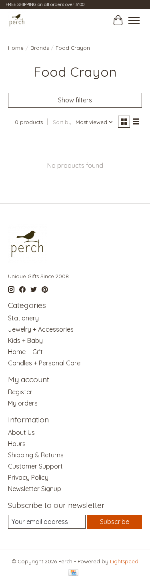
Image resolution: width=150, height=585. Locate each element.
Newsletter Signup (34, 489)
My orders (23, 403)
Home (16, 48)
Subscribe (114, 522)
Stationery (23, 318)
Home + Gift (25, 352)
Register (20, 392)
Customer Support (35, 466)
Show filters (75, 100)
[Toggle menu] (134, 20)
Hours (17, 444)
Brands (39, 48)
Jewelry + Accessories (41, 329)
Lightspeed (124, 561)
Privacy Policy (28, 477)
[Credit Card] (73, 573)
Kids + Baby (25, 340)
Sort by (62, 122)
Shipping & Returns (36, 455)
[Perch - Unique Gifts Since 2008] (17, 20)
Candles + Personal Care (44, 363)
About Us (21, 432)
